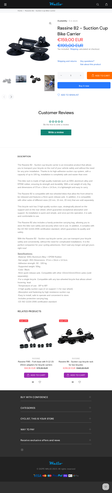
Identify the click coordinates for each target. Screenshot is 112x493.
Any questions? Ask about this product (90, 62)
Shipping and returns (67, 61)
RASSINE (36, 359)
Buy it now (84, 86)
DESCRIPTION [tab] (24, 156)
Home (20, 11)
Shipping (74, 49)
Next (11, 97)
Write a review (56, 132)
